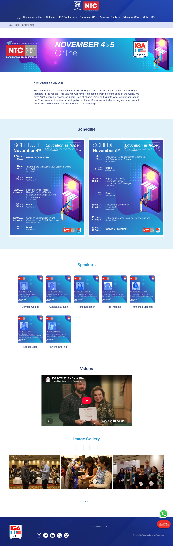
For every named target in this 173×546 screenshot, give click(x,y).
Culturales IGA (87, 17)
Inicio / (11, 25)
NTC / (17, 25)
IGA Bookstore (67, 17)
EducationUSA (131, 17)
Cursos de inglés (32, 17)
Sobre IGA (148, 17)
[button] (80, 447)
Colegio (50, 17)
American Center (109, 17)
